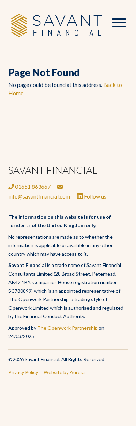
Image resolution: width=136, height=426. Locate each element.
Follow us (94, 196)
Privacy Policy (23, 372)
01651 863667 (32, 186)
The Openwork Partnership (67, 328)
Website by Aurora (64, 372)
